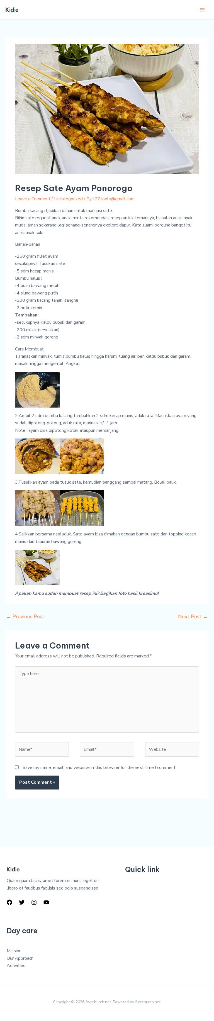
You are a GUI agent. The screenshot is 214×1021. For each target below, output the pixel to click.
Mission (14, 951)
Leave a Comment (32, 199)
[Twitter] (22, 902)
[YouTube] (46, 902)
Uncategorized (68, 199)
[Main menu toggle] (202, 10)
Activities (16, 965)
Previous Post (25, 616)
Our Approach (20, 958)
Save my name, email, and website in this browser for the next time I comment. (99, 767)
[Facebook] (9, 902)
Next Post (193, 616)
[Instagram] (34, 902)
